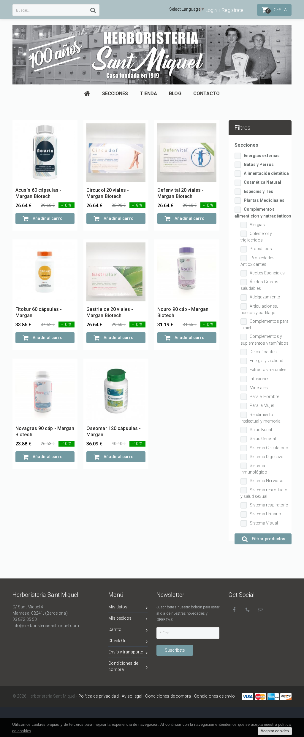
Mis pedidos (120, 618)
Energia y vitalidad (267, 360)
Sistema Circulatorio (269, 447)
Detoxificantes (263, 351)
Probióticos (261, 248)
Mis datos (117, 607)
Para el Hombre (264, 396)
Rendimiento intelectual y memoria (260, 417)
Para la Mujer (262, 405)
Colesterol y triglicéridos (256, 236)
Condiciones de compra (123, 666)
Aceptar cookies (275, 731)
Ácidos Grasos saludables (259, 285)
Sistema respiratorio (269, 505)
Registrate (232, 10)
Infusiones (260, 378)
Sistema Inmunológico (253, 468)
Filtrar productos (268, 538)
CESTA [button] (277, 10)
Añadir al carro (47, 218)
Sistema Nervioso (267, 480)
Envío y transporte (125, 652)
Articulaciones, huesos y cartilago (259, 309)
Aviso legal (132, 696)
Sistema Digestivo (267, 456)
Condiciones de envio (214, 696)
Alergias (257, 224)
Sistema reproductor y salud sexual (264, 493)
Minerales (259, 387)
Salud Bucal (261, 429)
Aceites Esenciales (267, 273)
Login (211, 10)
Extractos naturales (268, 369)
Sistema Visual (264, 523)
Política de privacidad (98, 696)
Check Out (118, 640)
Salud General (263, 438)
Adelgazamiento (265, 297)
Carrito (114, 629)
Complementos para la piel (264, 324)
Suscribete (175, 650)
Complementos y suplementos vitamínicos (264, 339)
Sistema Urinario (265, 513)
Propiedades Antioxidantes (257, 261)
